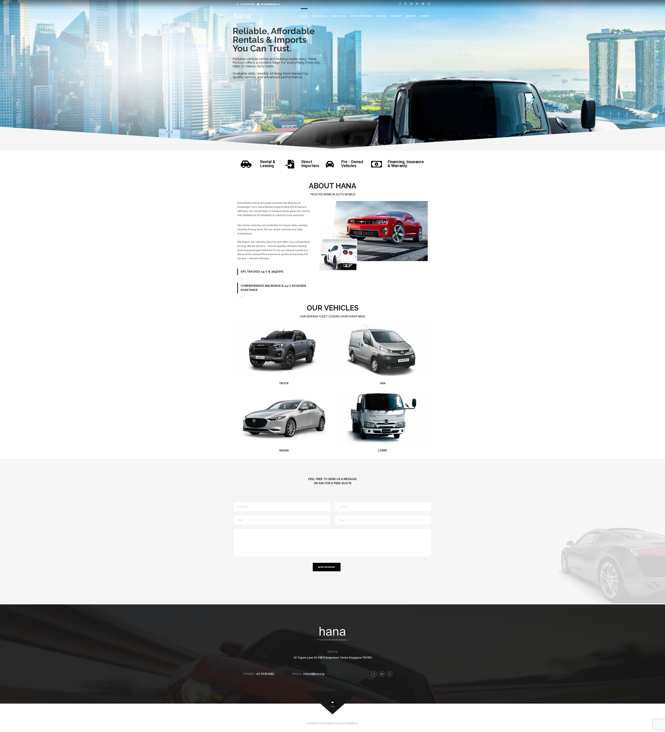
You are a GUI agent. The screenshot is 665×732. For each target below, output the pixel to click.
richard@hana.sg (270, 4)
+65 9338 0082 (247, 4)
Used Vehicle (338, 16)
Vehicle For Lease (361, 16)
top (332, 707)
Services (381, 16)
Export (424, 16)
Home (304, 16)
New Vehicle (319, 16)
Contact (396, 16)
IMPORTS (411, 16)
